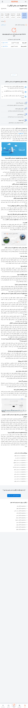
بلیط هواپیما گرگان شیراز (21, 522)
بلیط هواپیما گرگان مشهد (21, 517)
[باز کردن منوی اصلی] (25, 1)
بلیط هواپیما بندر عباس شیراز (20, 476)
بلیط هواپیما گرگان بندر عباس (14, 495)
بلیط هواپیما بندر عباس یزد (20, 458)
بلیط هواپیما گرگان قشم (21, 513)
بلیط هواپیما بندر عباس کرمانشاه (19, 467)
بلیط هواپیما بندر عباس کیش (20, 465)
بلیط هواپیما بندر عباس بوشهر (20, 460)
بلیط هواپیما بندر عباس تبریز (20, 479)
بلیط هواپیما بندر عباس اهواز (20, 455)
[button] (24, 16)
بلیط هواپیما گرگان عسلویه (20, 520)
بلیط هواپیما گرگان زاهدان (21, 527)
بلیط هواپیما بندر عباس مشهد (20, 469)
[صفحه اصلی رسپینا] (14, 1)
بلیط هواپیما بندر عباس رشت (20, 472)
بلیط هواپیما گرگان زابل (21, 506)
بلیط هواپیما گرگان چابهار (21, 529)
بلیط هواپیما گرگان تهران (21, 524)
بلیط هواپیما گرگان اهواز (21, 508)
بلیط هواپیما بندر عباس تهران (20, 481)
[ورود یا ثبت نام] (2, 1)
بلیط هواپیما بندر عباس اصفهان (19, 462)
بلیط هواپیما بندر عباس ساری (20, 474)
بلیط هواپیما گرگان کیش (21, 515)
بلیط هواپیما (21, 133)
